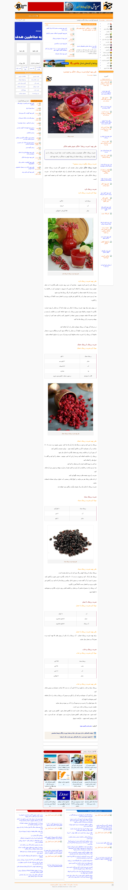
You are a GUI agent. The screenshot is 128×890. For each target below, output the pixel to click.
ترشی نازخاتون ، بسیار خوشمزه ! (26, 123)
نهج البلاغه (23, 90)
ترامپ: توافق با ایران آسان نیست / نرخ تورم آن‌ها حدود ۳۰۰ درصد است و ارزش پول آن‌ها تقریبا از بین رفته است (79, 842)
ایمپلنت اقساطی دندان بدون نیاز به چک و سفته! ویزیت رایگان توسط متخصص (72, 733)
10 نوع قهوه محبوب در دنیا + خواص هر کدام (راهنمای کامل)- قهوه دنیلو (56, 49)
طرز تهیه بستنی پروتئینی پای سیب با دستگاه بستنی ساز (106, 92)
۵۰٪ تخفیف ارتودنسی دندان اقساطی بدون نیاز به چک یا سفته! (76, 737)
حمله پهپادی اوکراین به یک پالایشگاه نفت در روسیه (80, 860)
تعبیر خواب (18, 68)
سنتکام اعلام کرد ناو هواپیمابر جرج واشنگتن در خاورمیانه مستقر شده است (80, 815)
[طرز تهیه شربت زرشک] (70, 109)
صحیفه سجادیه (22, 93)
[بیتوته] (21, 10)
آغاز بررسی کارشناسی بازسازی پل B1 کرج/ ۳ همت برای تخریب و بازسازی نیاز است (79, 857)
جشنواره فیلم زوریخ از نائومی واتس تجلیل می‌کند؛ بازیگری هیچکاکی (53, 837)
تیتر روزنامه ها (36, 93)
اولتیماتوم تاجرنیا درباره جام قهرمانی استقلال (31, 838)
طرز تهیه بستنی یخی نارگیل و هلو (106, 237)
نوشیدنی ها (102, 20)
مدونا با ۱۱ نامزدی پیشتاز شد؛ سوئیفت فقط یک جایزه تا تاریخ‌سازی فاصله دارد (31, 823)
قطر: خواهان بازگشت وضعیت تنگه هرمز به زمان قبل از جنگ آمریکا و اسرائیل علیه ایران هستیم (80, 853)
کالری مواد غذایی (22, 83)
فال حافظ (35, 51)
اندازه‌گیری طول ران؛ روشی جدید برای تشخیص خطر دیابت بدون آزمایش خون (31, 875)
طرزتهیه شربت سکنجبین (60, 43)
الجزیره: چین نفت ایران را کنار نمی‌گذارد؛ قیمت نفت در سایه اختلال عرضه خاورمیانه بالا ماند (79, 868)
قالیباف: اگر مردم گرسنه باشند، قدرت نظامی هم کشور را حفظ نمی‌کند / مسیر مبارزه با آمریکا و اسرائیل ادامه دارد (104, 827)
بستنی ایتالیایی (30, 132)
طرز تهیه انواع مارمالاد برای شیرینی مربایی (106, 223)
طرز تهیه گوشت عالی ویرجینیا (26, 113)
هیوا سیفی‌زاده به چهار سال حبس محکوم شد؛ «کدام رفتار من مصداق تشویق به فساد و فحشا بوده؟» (30, 819)
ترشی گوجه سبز (30, 147)
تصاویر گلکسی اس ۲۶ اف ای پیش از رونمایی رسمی (30, 859)
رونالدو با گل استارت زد (37, 835)
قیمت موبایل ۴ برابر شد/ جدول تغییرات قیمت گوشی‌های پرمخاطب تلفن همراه (81, 829)
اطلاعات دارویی (22, 76)
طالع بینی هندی (38, 68)
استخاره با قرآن (35, 63)
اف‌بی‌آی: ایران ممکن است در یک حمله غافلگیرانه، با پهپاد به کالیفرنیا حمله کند (103, 859)
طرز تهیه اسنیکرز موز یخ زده (106, 151)
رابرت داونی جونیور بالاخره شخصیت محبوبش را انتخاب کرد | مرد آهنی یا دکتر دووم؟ (31, 815)
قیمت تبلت (36, 90)
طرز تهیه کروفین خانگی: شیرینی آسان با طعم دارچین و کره (106, 122)
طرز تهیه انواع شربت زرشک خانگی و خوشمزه (79, 72)
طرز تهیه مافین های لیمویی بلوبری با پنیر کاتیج (106, 208)
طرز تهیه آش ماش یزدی (28, 172)
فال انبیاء (21, 51)
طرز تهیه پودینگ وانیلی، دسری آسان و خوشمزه (106, 165)
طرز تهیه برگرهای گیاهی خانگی (106, 251)
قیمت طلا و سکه (35, 79)
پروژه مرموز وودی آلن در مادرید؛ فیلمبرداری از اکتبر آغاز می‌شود (54, 824)
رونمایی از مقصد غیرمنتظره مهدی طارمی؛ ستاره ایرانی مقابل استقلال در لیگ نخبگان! (30, 848)
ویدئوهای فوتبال (22, 79)
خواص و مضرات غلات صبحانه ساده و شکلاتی (106, 179)
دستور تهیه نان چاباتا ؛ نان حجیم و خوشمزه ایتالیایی (26, 143)
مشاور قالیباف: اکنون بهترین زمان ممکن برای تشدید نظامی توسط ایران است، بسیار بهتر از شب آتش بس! (79, 877)
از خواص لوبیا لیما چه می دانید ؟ (106, 265)
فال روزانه (22, 63)
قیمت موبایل (36, 86)
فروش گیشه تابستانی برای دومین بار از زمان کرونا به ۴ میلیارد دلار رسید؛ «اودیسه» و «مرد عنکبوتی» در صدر (53, 852)
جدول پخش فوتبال (21, 86)
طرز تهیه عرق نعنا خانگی (28, 157)
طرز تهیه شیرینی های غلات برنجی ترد (106, 107)
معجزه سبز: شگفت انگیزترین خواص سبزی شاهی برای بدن (25, 138)
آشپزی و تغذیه (109, 20)
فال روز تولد (25, 68)
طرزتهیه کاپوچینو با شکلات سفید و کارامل (56, 33)
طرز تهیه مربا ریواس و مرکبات (106, 137)
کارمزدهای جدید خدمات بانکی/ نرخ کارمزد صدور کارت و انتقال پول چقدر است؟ (80, 863)
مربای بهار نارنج (30, 108)
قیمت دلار (36, 83)
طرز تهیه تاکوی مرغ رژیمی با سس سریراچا (106, 193)
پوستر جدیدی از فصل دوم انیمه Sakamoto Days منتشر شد (54, 865)
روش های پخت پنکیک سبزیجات (26, 118)
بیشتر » (46, 24)
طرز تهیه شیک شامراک (61, 53)
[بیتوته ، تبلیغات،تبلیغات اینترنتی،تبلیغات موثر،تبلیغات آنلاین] (46, 6)
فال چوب (32, 68)
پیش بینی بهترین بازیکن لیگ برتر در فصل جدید (31, 844)
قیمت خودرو (36, 76)
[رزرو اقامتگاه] (71, 63)
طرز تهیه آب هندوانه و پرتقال (60, 38)
